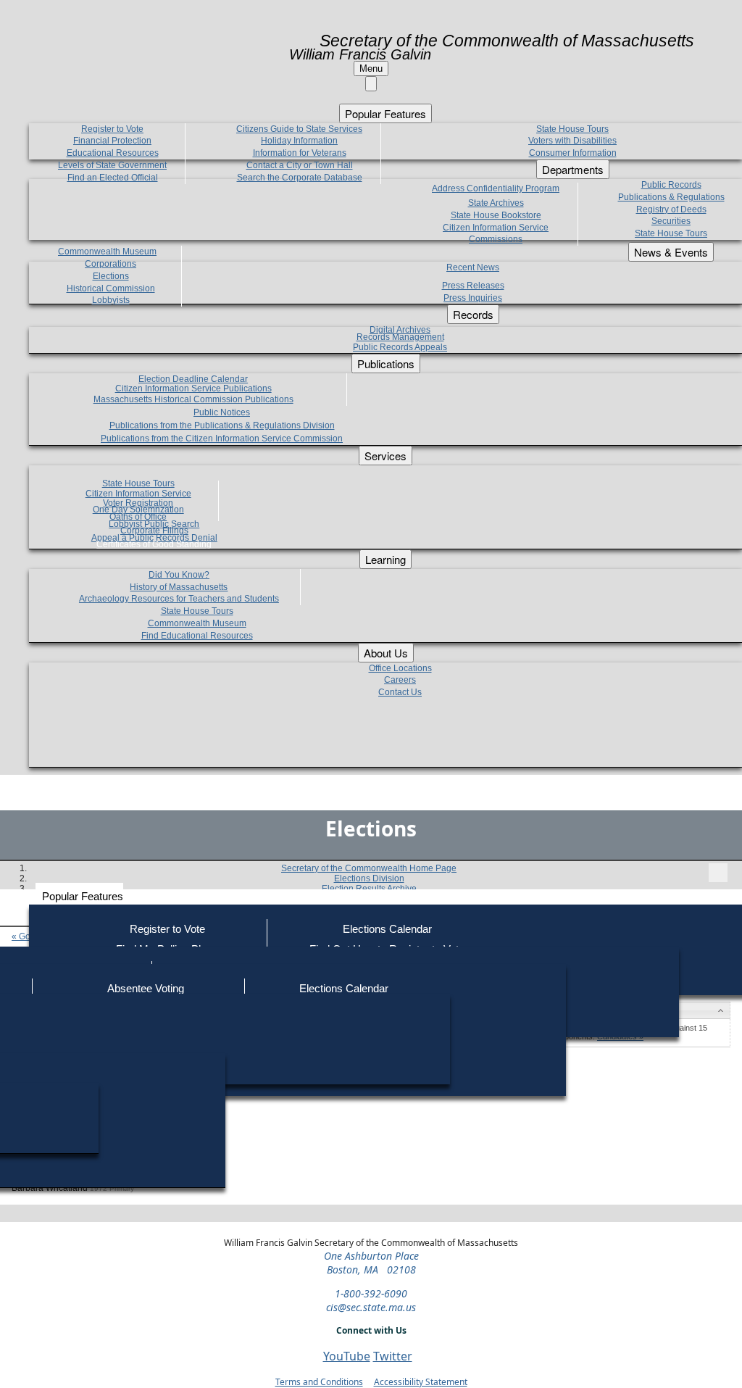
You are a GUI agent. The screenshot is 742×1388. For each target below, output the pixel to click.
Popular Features (82, 896)
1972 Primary (112, 1188)
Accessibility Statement (420, 1382)
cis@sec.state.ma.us (371, 1307)
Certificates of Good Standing (154, 544)
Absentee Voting (145, 988)
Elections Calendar (387, 929)
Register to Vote (167, 929)
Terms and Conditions (319, 1382)
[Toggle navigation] (718, 872)
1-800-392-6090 (371, 1293)
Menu (371, 68)
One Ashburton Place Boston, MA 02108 (371, 1262)
